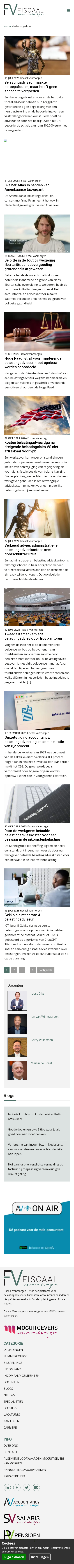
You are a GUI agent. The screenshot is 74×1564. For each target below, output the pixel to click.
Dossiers (10, 1408)
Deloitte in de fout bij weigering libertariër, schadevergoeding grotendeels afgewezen (29, 264)
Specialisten (13, 1402)
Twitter (26, 1487)
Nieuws (9, 1395)
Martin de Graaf (41, 1040)
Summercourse (15, 1356)
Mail (36, 1487)
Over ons (11, 1446)
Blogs (8, 1389)
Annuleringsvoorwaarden (25, 1470)
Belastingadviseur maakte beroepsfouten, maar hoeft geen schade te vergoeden (30, 86)
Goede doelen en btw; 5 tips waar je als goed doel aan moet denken (34, 1131)
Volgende (46, 970)
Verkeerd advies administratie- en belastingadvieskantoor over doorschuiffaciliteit (31, 549)
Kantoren (11, 1421)
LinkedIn (7, 1487)
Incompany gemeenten (22, 1376)
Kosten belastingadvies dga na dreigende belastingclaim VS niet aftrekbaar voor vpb (31, 446)
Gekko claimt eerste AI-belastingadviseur (23, 917)
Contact (10, 1452)
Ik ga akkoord (14, 1557)
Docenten (12, 1382)
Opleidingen (13, 1350)
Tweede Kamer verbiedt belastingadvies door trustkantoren (33, 636)
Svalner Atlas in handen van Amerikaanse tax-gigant (26, 187)
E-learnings (13, 1363)
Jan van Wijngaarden (45, 994)
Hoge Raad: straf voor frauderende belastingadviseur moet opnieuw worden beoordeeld (32, 362)
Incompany (12, 1369)
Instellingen (40, 1557)
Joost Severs (39, 1063)
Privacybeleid (14, 1476)
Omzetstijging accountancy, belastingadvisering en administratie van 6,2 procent (34, 741)
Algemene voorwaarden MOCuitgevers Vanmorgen (34, 1461)
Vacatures (12, 1415)
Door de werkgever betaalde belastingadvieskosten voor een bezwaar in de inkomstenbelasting (32, 835)
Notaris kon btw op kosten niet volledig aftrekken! (34, 1116)
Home (7, 26)
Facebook (17, 1487)
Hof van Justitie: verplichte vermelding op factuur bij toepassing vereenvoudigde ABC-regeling (35, 1169)
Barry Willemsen (42, 1017)
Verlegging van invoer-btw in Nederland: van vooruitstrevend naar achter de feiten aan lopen (36, 1149)
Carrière (10, 1428)
